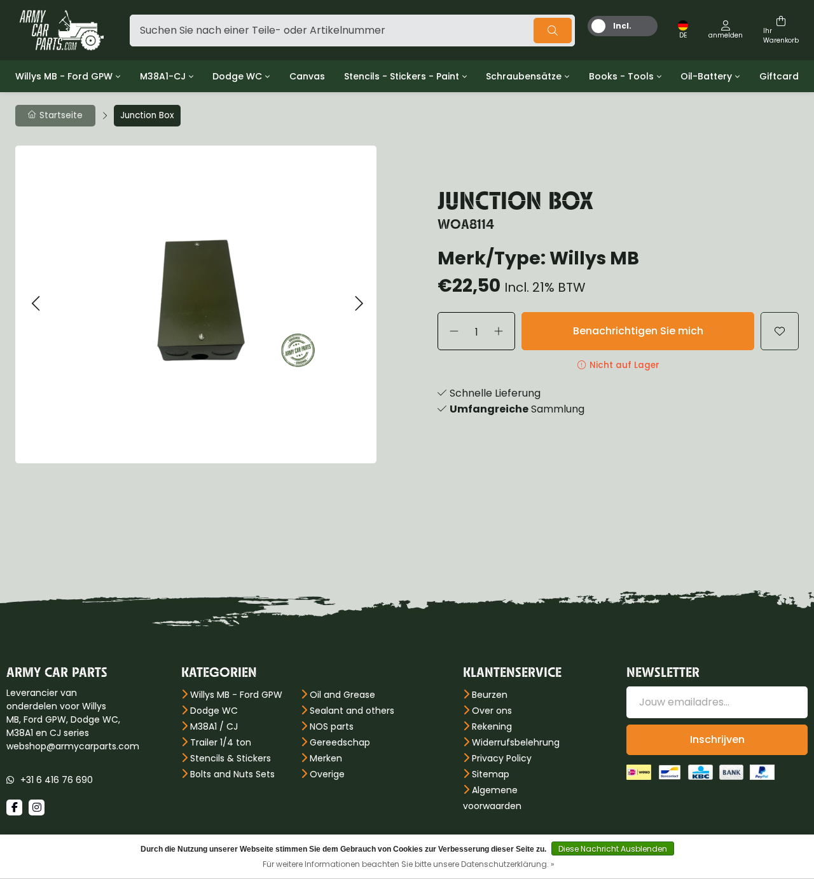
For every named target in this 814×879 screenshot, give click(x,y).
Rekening (492, 726)
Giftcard (779, 76)
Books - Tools (621, 76)
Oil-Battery (706, 76)
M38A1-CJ (163, 76)
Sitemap (490, 774)
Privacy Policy (502, 758)
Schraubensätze (524, 76)
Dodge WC (237, 76)
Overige (327, 774)
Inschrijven (717, 739)
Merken (326, 758)
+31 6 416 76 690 (56, 779)
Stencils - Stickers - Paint (401, 76)
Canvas (307, 76)
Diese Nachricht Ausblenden (612, 848)
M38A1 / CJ (214, 726)
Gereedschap (340, 742)
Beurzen (489, 694)
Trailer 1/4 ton (220, 742)
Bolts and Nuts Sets (232, 774)
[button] (35, 304)
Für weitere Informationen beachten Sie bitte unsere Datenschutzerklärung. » (409, 864)
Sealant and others (352, 710)
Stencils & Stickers (230, 758)
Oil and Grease (342, 694)
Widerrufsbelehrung (516, 742)
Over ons (492, 710)
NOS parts (332, 726)
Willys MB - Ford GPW (64, 76)
